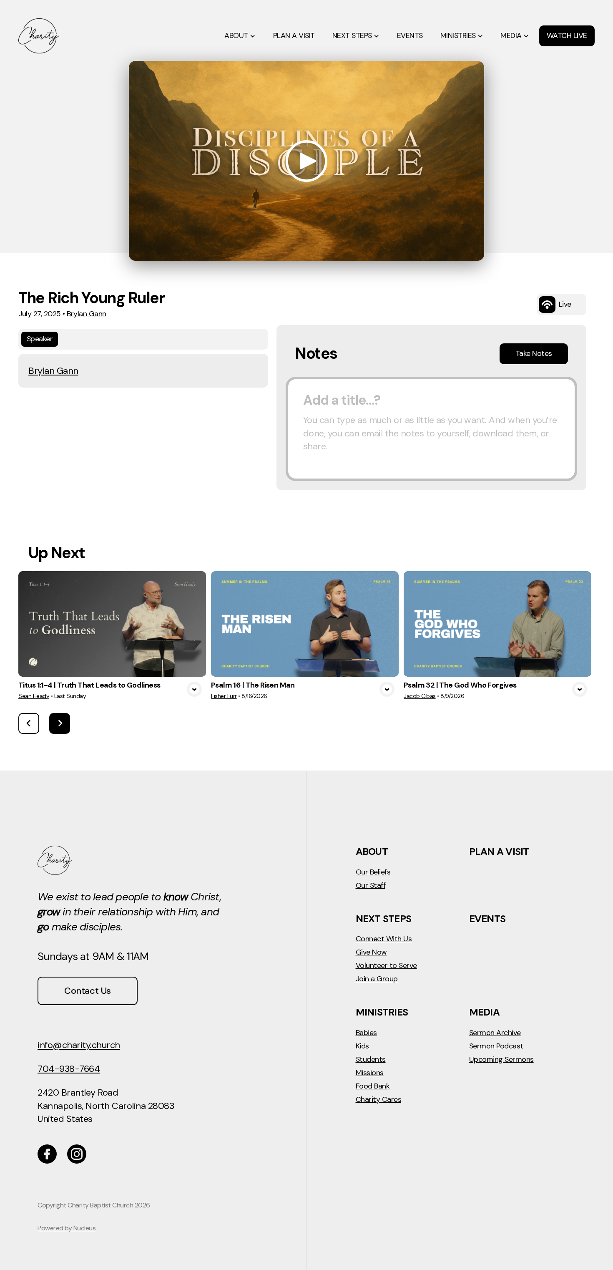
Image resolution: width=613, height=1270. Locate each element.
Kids (362, 1046)
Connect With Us (384, 939)
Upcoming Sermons (501, 1059)
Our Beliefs (373, 872)
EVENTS (487, 918)
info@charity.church (79, 1045)
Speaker (40, 339)
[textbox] (431, 429)
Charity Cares (379, 1099)
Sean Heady (33, 696)
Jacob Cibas (420, 696)
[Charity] (76, 1154)
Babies (366, 1033)
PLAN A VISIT (499, 851)
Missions (370, 1073)
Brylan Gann (86, 314)
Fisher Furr (224, 696)
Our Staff (371, 885)
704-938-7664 (69, 1069)
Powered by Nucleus (66, 1228)
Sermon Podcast (496, 1046)
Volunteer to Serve (386, 965)
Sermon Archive (495, 1033)
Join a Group (377, 979)
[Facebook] (47, 1154)
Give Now (371, 952)
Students (371, 1059)
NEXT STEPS (384, 918)
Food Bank (373, 1086)
